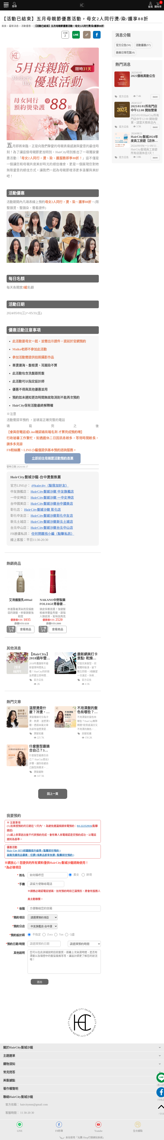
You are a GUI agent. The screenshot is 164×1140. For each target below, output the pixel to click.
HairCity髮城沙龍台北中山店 (52, 527)
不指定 (36, 934)
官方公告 (38, 680)
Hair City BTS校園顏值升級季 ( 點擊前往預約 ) (33, 850)
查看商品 (25, 629)
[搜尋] (14, 3)
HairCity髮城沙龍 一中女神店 (52, 497)
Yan (61, 934)
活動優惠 (26, 26)
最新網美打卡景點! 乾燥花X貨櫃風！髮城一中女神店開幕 (88, 656)
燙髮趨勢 (38, 772)
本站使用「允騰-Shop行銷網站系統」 (85, 1137)
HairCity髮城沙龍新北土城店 (52, 521)
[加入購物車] (11, 629)
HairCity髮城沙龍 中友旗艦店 (52, 491)
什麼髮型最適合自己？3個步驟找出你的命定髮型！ (39, 748)
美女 (76, 874)
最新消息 (14, 26)
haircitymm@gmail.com (34, 1104)
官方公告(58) (123, 45)
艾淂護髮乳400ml (20, 600)
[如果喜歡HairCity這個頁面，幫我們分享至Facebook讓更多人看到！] (97, 35)
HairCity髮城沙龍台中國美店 (52, 503)
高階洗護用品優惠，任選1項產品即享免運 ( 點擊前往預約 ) (40, 855)
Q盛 (72, 934)
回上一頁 (52, 793)
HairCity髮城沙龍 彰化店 (42, 509)
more (155, 96)
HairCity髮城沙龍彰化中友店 (52, 515)
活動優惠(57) (143, 45)
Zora (50, 934)
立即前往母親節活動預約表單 (52, 458)
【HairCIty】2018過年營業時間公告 (39, 656)
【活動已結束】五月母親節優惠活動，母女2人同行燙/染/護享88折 (69, 26)
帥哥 (89, 874)
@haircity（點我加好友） (50, 485)
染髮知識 (86, 733)
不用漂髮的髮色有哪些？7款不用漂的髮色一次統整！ (87, 710)
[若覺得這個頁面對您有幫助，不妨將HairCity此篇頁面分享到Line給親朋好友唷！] (76, 35)
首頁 (4, 26)
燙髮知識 (38, 733)
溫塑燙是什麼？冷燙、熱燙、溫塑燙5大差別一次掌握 (39, 710)
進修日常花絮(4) (125, 52)
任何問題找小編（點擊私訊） (52, 533)
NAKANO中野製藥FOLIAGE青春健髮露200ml (53, 602)
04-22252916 (84, 825)
